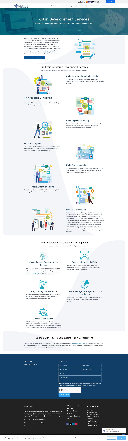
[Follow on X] (70, 424)
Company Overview (73, 416)
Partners (70, 408)
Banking (35, 274)
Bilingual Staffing (92, 420)
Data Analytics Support (93, 423)
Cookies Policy (38, 439)
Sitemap (26, 425)
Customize (111, 438)
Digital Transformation (93, 416)
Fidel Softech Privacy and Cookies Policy (34, 422)
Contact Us (110, 1)
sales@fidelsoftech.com (78, 343)
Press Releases (72, 411)
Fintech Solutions (92, 425)
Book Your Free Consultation (34, 58)
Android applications (49, 52)
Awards (69, 413)
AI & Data (90, 410)
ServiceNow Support (93, 412)
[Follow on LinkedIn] (73, 424)
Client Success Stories (74, 406)
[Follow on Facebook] (67, 424)
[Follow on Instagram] (76, 424)
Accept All (121, 438)
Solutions (52, 6)
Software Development (93, 414)
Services (60, 6)
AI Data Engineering (70, 6)
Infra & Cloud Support (93, 422)
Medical (40, 274)
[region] (64, 438)
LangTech (90, 418)
